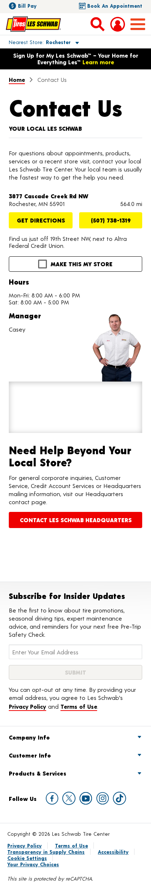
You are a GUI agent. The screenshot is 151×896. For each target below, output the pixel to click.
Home (17, 79)
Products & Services (37, 773)
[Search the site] (97, 24)
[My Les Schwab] (117, 24)
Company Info (29, 737)
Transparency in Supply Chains (46, 852)
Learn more (98, 61)
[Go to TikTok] (119, 798)
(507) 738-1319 (111, 220)
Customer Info (30, 755)
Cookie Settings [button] (27, 858)
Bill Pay (27, 6)
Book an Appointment (114, 6)
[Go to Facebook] (52, 798)
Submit (75, 672)
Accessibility (113, 852)
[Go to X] (69, 798)
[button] (35, 41)
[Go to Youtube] (85, 798)
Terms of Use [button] (78, 706)
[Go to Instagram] (102, 798)
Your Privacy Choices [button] (33, 864)
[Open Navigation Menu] (137, 24)
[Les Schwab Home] (33, 24)
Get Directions (41, 220)
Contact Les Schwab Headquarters (76, 519)
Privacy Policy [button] (27, 706)
